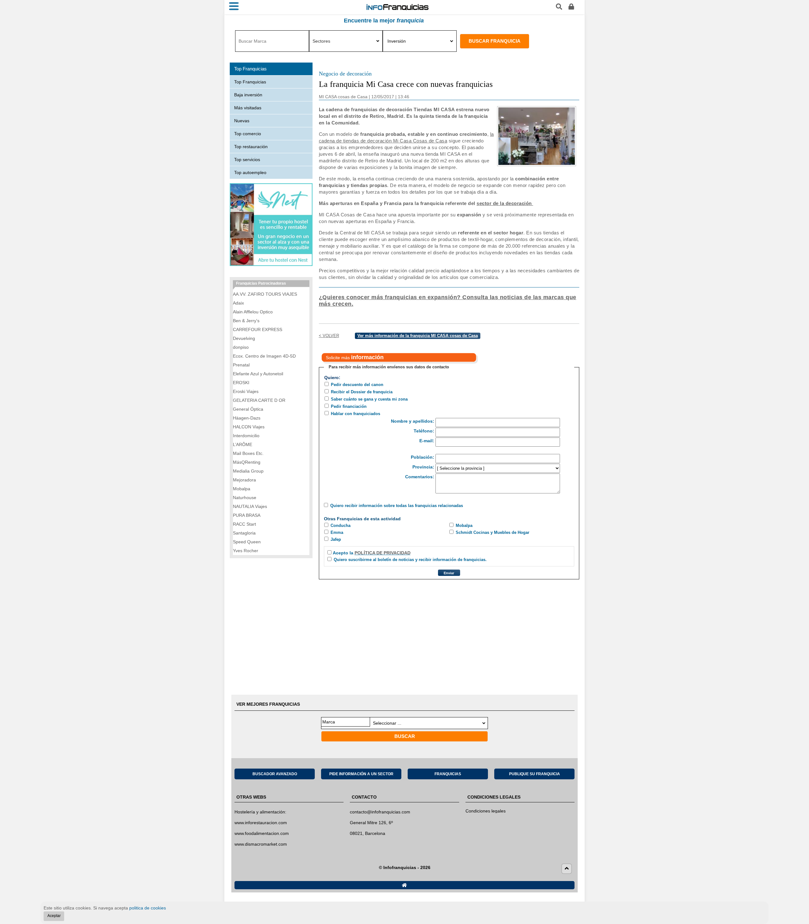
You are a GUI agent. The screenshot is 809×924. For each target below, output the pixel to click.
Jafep (336, 539)
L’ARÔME (242, 444)
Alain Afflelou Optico (253, 311)
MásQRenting (246, 462)
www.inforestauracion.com (260, 822)
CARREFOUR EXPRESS (257, 329)
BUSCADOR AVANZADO (274, 774)
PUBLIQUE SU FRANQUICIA (534, 774)
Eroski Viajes (246, 391)
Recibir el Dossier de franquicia (361, 392)
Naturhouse (244, 497)
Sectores (321, 41)
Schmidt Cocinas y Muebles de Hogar (492, 532)
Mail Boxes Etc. (248, 453)
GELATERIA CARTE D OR (259, 400)
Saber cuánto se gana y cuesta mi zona (369, 399)
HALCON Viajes (249, 426)
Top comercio (247, 133)
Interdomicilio (246, 435)
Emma (337, 532)
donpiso (241, 347)
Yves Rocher (245, 550)
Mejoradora (244, 479)
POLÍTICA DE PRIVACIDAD (383, 552)
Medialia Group (248, 471)
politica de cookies (147, 907)
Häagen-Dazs (246, 417)
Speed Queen (247, 541)
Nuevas (241, 120)
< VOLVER (329, 335)
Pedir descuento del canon (357, 384)
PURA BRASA (246, 515)
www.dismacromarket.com (260, 844)
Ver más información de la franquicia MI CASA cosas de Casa (417, 335)
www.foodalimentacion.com (261, 833)
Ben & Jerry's (246, 320)
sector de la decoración (505, 203)
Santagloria (244, 532)
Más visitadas (247, 107)
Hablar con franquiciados (355, 413)
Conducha (340, 525)
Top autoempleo (250, 172)
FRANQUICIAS (448, 774)
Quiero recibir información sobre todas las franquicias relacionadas (396, 505)
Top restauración (251, 146)
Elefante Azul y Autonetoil (258, 373)
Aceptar (54, 916)
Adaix (238, 302)
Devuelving (244, 338)
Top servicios (247, 159)
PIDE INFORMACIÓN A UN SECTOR (361, 774)
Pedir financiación (349, 406)
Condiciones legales (485, 811)
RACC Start (244, 524)
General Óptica (248, 409)
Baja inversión (248, 94)
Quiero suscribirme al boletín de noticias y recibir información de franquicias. (410, 559)
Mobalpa (464, 525)
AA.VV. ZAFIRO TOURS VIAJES (265, 294)
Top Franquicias (250, 81)
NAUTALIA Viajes (250, 506)
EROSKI (241, 382)
